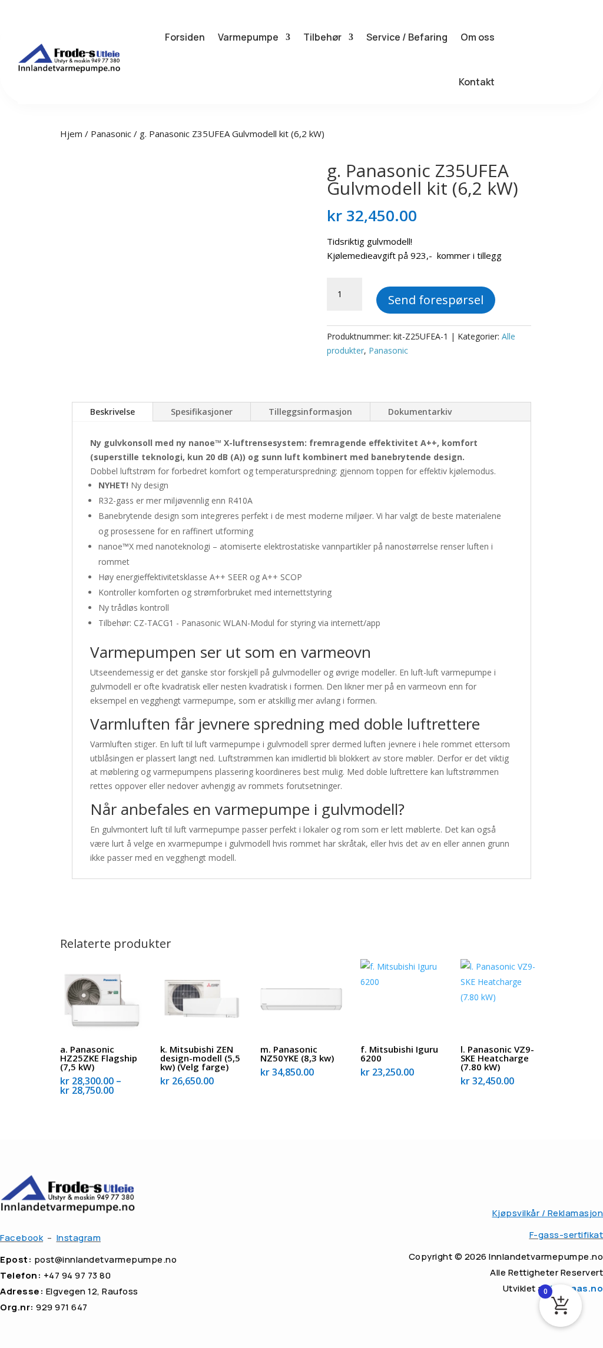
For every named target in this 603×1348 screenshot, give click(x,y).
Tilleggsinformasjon (310, 411)
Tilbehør (322, 37)
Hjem (71, 133)
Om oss (477, 37)
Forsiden (185, 37)
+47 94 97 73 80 (77, 1275)
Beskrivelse (112, 411)
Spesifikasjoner (202, 411)
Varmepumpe (248, 37)
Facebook (21, 1237)
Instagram (79, 1237)
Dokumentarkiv (420, 411)
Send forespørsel (435, 300)
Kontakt (477, 81)
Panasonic (111, 133)
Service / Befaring (407, 37)
